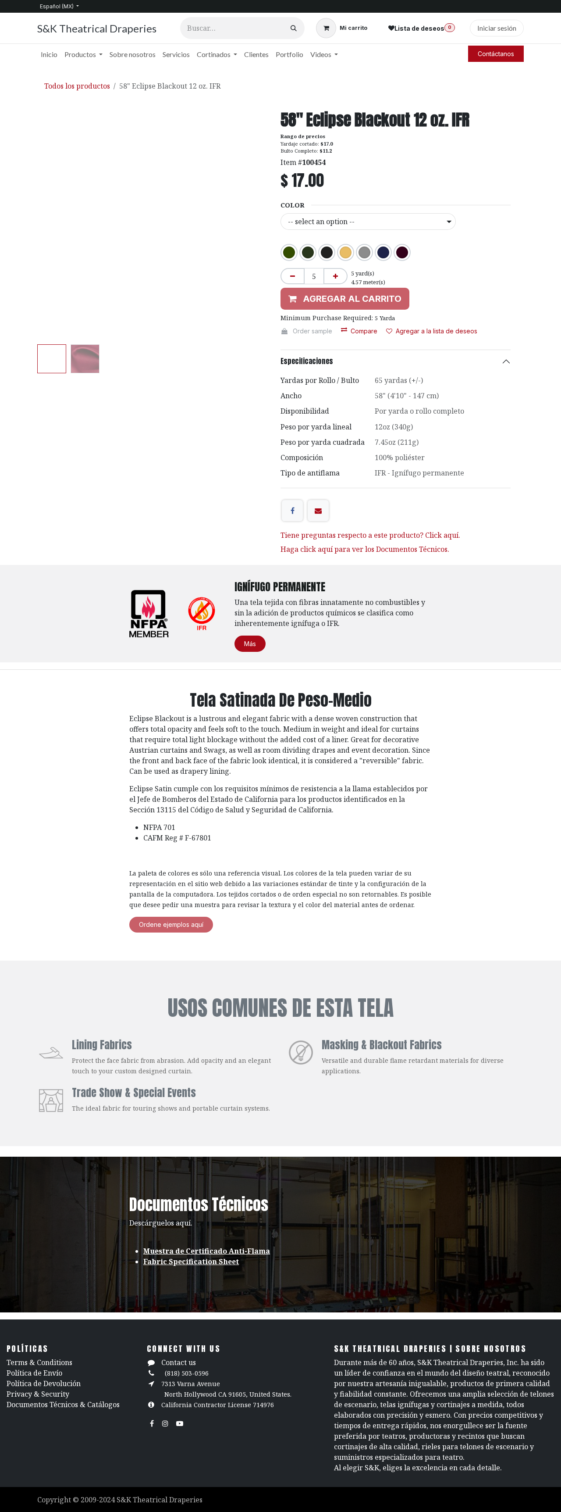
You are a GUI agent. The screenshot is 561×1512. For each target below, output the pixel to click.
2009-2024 (99, 1500)
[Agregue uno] (335, 276)
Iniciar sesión (496, 28)
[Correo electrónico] (318, 510)
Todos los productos (77, 86)
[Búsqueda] (294, 28)
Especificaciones (306, 361)
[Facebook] (292, 510)
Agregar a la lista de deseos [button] (436, 331)
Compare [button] (364, 331)
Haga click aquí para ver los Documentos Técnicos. (364, 549)
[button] (48, 226)
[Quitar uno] (292, 276)
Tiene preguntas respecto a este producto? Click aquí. (370, 535)
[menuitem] (49, 54)
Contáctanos (496, 53)
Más (250, 643)
